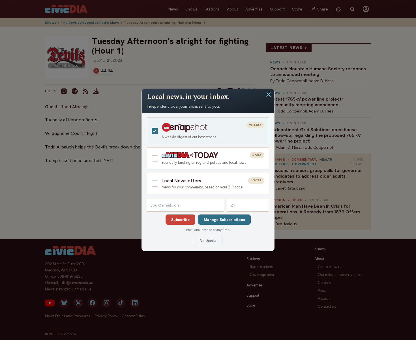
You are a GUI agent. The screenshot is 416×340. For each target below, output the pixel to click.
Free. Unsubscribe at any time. (208, 230)
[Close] (268, 95)
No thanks (208, 240)
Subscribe (180, 219)
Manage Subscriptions (224, 219)
